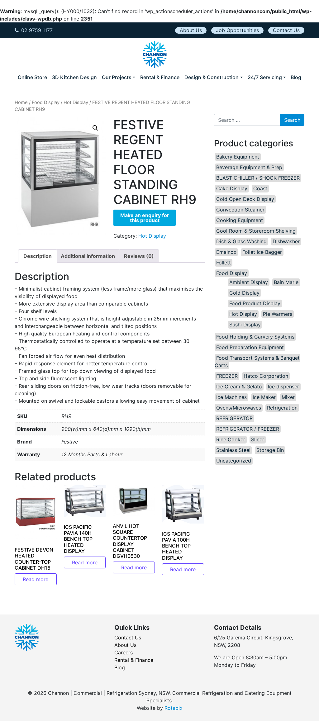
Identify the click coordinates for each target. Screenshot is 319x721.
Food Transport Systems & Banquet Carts (257, 361)
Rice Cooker (230, 439)
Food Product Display (254, 303)
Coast (260, 188)
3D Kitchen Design (74, 77)
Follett (223, 262)
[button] (95, 128)
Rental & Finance (159, 77)
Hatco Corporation (266, 376)
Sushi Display (245, 324)
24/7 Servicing (265, 77)
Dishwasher (286, 241)
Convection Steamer (240, 209)
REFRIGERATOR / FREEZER (247, 429)
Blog (296, 77)
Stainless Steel (233, 450)
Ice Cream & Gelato (239, 386)
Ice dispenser (283, 386)
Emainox (226, 252)
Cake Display (231, 188)
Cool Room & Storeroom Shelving (256, 231)
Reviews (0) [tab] (139, 256)
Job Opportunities (237, 30)
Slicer (257, 439)
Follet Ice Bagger (262, 252)
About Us (191, 30)
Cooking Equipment (239, 220)
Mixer (288, 397)
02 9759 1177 (37, 30)
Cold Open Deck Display (245, 199)
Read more (35, 579)
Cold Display (244, 293)
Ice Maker (264, 397)
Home (21, 102)
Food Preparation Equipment (250, 347)
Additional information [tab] (88, 256)
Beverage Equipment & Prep (249, 167)
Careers (123, 652)
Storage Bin (270, 450)
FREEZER (227, 376)
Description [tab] (37, 256)
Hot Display (76, 102)
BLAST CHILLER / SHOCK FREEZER (258, 178)
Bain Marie (286, 282)
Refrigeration (282, 408)
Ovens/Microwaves (238, 408)
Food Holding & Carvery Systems (255, 337)
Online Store (32, 77)
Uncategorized (233, 461)
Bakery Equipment (237, 157)
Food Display (46, 102)
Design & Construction (211, 77)
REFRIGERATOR (234, 418)
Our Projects (116, 77)
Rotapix (173, 708)
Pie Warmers (277, 314)
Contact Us (286, 30)
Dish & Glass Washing (241, 241)
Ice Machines (231, 397)
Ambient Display (248, 282)
